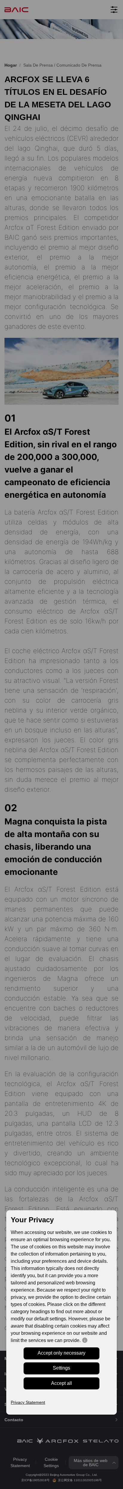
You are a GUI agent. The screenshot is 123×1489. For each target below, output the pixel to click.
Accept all (61, 1383)
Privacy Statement (28, 1402)
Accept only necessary (61, 1352)
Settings (61, 1367)
